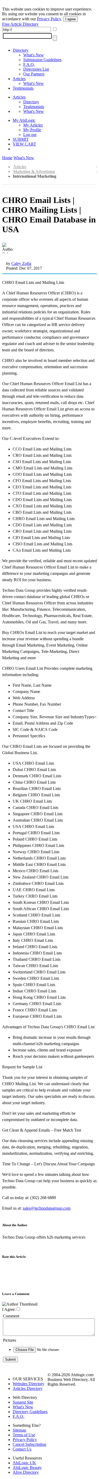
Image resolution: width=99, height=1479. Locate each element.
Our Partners (33, 74)
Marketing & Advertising (34, 171)
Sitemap (19, 1430)
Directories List (36, 69)
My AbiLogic (24, 120)
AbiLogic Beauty (27, 1467)
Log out (29, 134)
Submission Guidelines (42, 59)
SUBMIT (21, 139)
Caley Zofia (21, 263)
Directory (21, 50)
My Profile (32, 130)
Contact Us (22, 1449)
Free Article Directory (20, 24)
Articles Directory (28, 1388)
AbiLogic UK (24, 1463)
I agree (70, 19)
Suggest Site (23, 1402)
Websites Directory (28, 1383)
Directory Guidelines (30, 1411)
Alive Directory (26, 1472)
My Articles (33, 125)
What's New (33, 55)
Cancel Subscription (29, 1444)
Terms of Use (24, 1435)
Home (7, 158)
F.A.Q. (29, 64)
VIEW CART (24, 144)
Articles (19, 78)
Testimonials (23, 88)
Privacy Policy (49, 19)
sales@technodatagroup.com (46, 1208)
